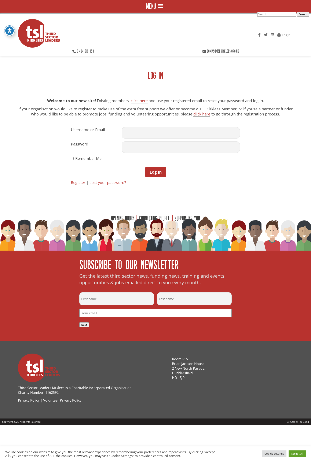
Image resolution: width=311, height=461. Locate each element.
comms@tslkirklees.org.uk (223, 51)
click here (139, 100)
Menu (151, 6)
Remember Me (88, 158)
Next (84, 325)
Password (79, 144)
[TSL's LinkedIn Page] (272, 34)
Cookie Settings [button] (274, 454)
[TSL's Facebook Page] (259, 34)
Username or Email (88, 129)
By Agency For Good (298, 421)
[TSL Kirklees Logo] (39, 34)
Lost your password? (107, 182)
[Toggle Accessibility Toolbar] (9, 31)
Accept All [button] (297, 454)
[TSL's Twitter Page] (266, 34)
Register (78, 182)
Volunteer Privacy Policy (62, 400)
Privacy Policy (29, 400)
